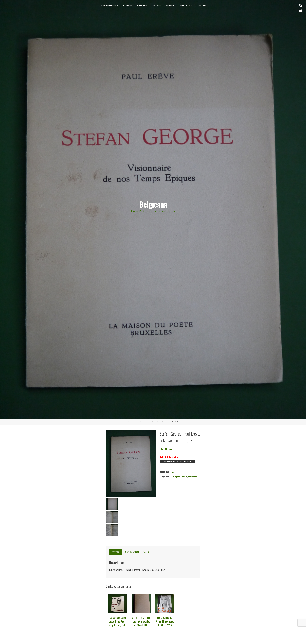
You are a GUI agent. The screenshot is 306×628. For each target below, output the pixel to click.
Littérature (128, 6)
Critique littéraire (179, 476)
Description (115, 551)
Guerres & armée (186, 6)
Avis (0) (146, 551)
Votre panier (201, 6)
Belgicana (153, 204)
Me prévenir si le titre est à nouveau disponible (177, 461)
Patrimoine (157, 6)
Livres (138, 422)
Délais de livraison (131, 551)
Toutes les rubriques (108, 6)
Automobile (170, 6)
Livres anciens (142, 6)
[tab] (115, 551)
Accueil (131, 422)
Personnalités (193, 476)
